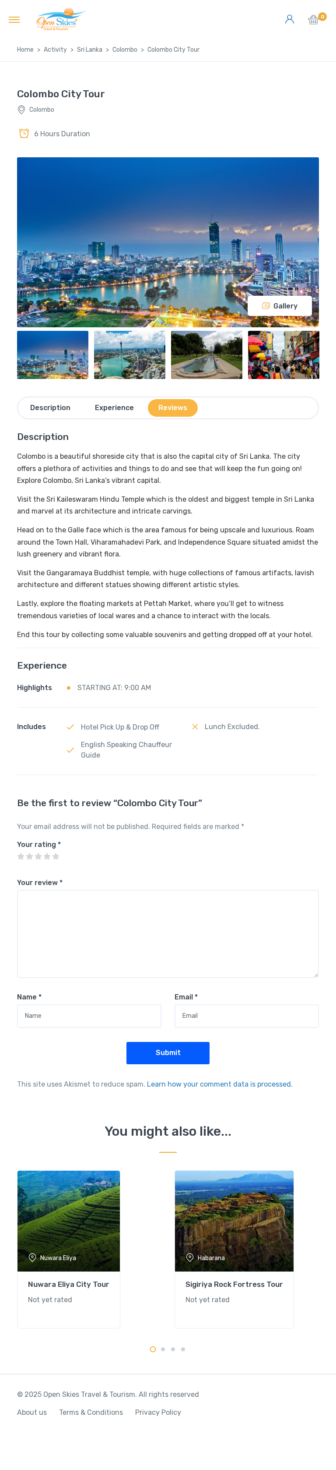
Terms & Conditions (91, 1412)
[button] (313, 22)
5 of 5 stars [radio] (55, 856)
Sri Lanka (89, 49)
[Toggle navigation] (14, 19)
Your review (40, 882)
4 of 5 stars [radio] (46, 856)
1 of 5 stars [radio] (20, 856)
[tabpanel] (89, 1249)
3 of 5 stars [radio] (38, 856)
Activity (55, 49)
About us (32, 1412)
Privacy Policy (158, 1412)
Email (186, 997)
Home (25, 49)
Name (29, 997)
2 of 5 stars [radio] (29, 856)
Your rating (39, 844)
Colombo (124, 49)
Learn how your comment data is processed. (220, 1084)
